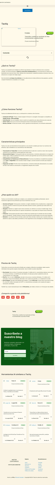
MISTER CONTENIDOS (5, 2)
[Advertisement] (27, 94)
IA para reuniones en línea (32, 41)
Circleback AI (15, 425)
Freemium (27, 33)
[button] (27, 6)
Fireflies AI (40, 425)
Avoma (39, 381)
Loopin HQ (14, 403)
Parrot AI (40, 403)
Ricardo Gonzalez (20, 477)
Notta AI (14, 380)
